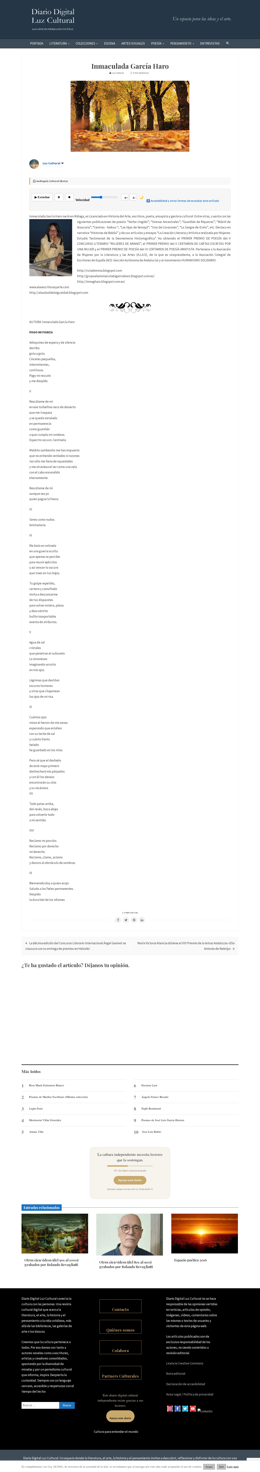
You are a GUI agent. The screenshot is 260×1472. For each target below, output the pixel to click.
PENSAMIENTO (180, 43)
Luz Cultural (51, 163)
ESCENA (109, 43)
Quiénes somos (120, 1329)
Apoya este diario (130, 1180)
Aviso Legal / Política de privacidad (189, 1394)
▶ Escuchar (42, 197)
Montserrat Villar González (45, 1120)
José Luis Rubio (151, 1132)
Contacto (120, 1309)
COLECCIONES (85, 43)
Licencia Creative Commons (184, 1363)
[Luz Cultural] (34, 167)
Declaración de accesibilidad (185, 1384)
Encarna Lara (149, 1085)
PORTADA (36, 43)
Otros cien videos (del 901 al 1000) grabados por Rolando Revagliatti (51, 1262)
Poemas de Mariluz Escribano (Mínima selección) (58, 1097)
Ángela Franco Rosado (154, 1097)
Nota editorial (175, 1373)
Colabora (120, 1350)
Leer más (233, 1466)
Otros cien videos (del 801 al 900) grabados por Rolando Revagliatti (126, 1264)
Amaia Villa (36, 1132)
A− (134, 197)
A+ (126, 197)
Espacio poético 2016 (190, 1260)
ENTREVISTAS (210, 43)
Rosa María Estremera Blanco (46, 1085)
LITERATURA (58, 43)
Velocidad (82, 200)
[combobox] (48, 1405)
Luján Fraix (36, 1108)
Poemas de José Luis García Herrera (162, 1120)
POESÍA (156, 43)
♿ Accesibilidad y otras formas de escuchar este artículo (182, 201)
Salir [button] (221, 1466)
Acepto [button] (209, 1466)
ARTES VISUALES (133, 43)
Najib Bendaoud (151, 1108)
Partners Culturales (120, 1376)
